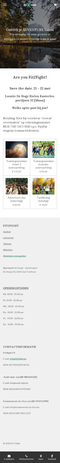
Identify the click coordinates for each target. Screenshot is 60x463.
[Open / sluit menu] (5, 5)
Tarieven (7, 243)
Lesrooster (8, 237)
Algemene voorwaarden (14, 256)
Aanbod (7, 231)
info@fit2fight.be (18, 358)
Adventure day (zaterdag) (17, 199)
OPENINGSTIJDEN (15, 288)
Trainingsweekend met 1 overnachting (16, 164)
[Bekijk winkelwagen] (55, 5)
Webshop (7, 249)
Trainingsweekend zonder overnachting (43, 164)
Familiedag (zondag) (43, 199)
